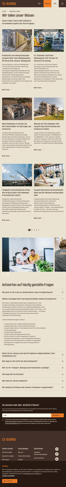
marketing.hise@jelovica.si (12, 423)
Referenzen (5, 459)
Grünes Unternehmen (24, 456)
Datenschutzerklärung (11, 421)
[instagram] (57, 449)
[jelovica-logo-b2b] (9, 3)
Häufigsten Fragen (14, 11)
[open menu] (62, 3)
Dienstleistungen (7, 452)
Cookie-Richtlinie (39, 458)
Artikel (4, 11)
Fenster (47, 4)
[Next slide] (8, 274)
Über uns (20, 452)
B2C (55, 3)
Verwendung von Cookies (31, 473)
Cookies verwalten (8, 476)
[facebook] (57, 454)
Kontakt (20, 459)
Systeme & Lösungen (8, 456)
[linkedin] (57, 459)
